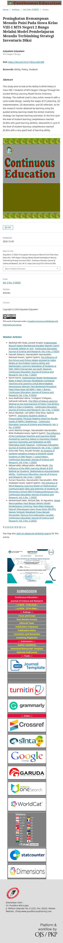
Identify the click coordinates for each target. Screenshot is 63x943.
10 (20, 527)
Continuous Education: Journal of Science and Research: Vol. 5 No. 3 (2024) (34, 408)
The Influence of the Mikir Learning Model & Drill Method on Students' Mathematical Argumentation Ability (34, 470)
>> (24, 527)
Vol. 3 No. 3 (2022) (31, 9)
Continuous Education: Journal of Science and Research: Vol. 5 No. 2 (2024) (33, 424)
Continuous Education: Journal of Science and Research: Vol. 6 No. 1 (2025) (31, 373)
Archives (15, 9)
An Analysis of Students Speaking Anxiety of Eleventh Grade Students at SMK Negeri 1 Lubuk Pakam (32, 453)
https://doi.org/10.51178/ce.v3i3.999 (26, 62)
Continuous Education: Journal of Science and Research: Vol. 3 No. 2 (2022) (31, 519)
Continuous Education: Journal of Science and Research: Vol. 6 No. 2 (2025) (34, 350)
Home (5, 9)
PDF (9, 227)
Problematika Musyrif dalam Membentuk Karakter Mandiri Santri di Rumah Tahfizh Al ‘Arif (34, 345)
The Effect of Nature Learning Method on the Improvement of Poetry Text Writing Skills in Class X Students (34, 404)
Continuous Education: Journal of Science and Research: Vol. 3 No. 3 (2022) (31, 394)
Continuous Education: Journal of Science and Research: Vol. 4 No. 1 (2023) (31, 461)
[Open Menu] (3, 3)
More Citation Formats (15, 268)
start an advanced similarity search (33, 533)
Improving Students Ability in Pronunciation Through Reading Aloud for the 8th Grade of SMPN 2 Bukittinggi (33, 418)
